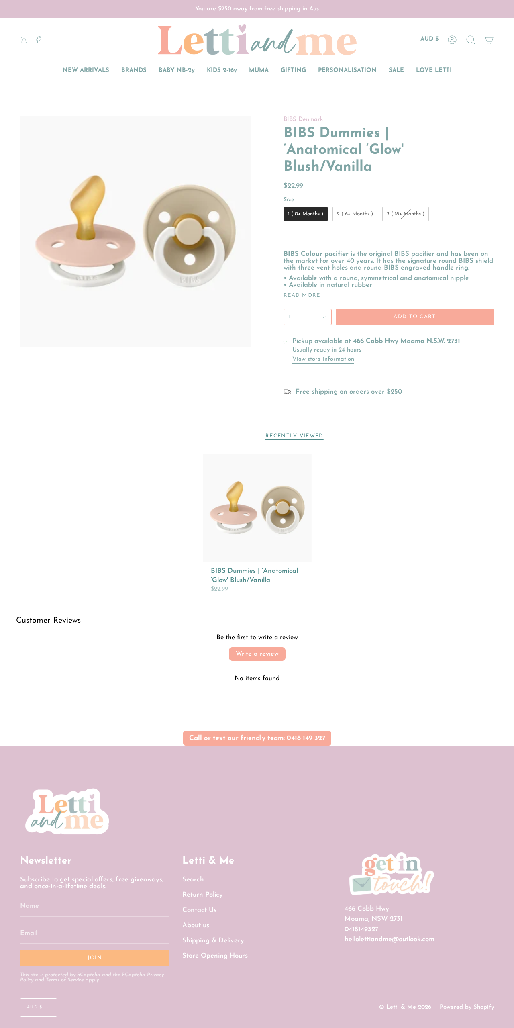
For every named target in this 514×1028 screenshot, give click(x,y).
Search (193, 879)
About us (195, 925)
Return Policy (202, 894)
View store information (323, 359)
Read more (302, 295)
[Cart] (489, 39)
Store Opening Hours (215, 955)
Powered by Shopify (467, 1007)
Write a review (257, 654)
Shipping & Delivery (213, 940)
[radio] (306, 214)
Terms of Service (65, 980)
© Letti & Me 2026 (405, 1007)
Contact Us (199, 910)
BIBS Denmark (303, 119)
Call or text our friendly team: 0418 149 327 (257, 738)
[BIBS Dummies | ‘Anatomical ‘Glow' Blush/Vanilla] (257, 508)
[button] (470, 39)
